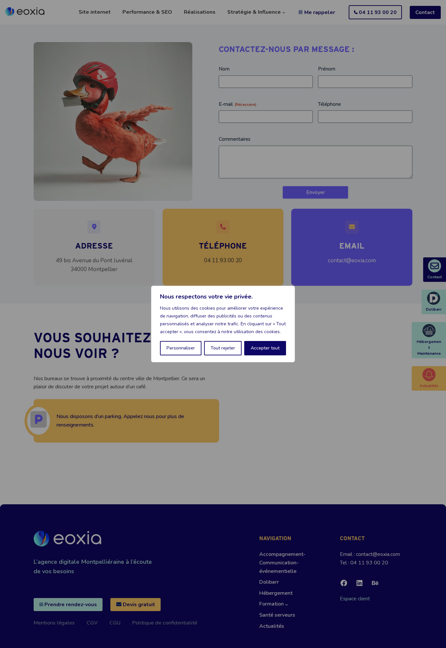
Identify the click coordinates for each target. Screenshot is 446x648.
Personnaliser (181, 348)
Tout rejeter (223, 348)
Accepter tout (265, 348)
